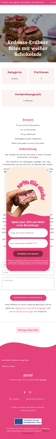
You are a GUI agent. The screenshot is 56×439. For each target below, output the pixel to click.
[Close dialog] (47, 170)
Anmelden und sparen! (28, 254)
